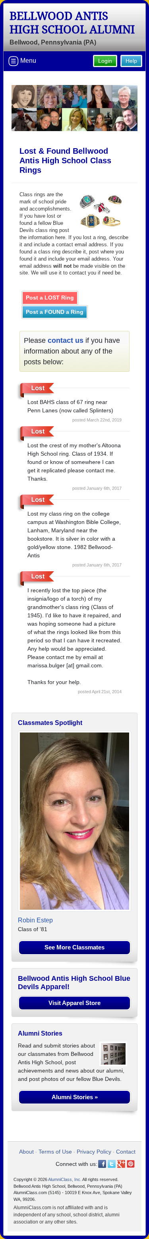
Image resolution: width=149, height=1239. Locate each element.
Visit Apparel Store (74, 1002)
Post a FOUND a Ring (54, 312)
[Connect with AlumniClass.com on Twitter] (112, 1164)
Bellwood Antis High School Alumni (72, 23)
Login (105, 61)
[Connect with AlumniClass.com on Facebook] (102, 1164)
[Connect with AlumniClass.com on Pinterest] (131, 1164)
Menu (27, 60)
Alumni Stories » (75, 1097)
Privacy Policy (94, 1151)
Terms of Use (55, 1151)
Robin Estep (35, 920)
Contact (125, 1151)
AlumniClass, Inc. (64, 1179)
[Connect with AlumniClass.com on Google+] (121, 1164)
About (26, 1151)
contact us (65, 340)
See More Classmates (74, 947)
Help (131, 61)
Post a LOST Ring (50, 297)
